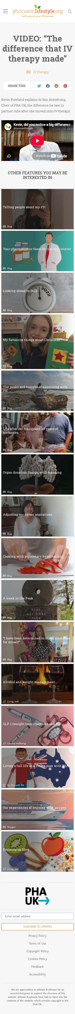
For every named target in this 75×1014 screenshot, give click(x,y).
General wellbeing (16, 743)
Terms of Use (37, 943)
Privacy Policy (37, 936)
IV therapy (40, 72)
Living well (12, 701)
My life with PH (15, 785)
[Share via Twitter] (39, 86)
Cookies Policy (37, 959)
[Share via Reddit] (56, 86)
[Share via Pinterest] (65, 86)
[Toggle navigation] (5, 11)
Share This (17, 86)
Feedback (37, 966)
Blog (9, 226)
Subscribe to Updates (37, 926)
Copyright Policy (38, 951)
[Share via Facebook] (48, 86)
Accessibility (37, 974)
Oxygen (11, 827)
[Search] (70, 11)
